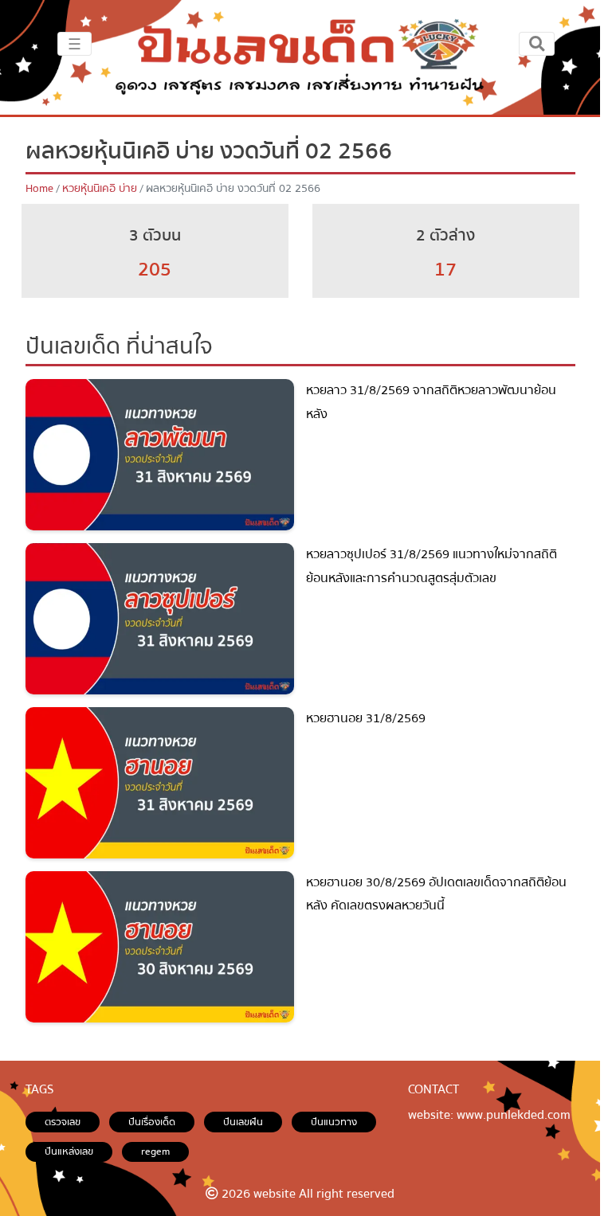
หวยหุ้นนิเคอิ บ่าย (99, 188)
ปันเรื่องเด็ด (151, 1122)
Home (39, 188)
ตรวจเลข (62, 1122)
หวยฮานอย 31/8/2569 (366, 718)
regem (155, 1151)
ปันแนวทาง (334, 1122)
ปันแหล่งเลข (69, 1151)
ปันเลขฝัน (243, 1122)
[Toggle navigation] (537, 44)
